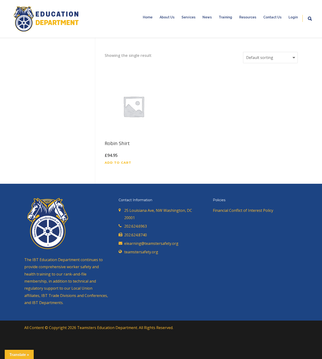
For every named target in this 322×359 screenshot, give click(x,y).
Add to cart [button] (118, 162)
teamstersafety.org (141, 252)
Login (293, 17)
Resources (247, 17)
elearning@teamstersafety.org (151, 243)
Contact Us (272, 17)
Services (188, 17)
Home (148, 17)
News (207, 17)
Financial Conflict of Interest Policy (243, 210)
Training (225, 17)
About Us (167, 17)
